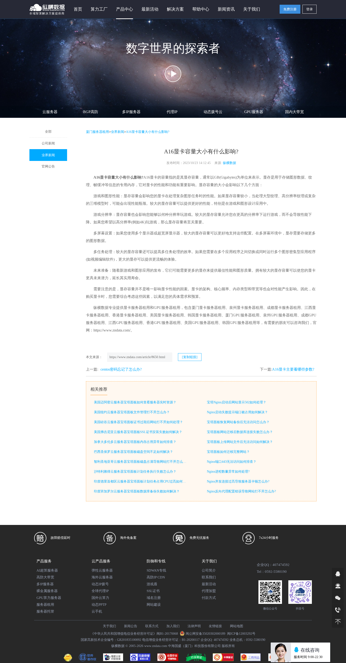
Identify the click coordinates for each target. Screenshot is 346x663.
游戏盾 (152, 584)
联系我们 (209, 577)
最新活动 (149, 9)
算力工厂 (99, 9)
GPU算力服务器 (48, 598)
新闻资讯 (226, 9)
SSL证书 (153, 591)
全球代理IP (100, 591)
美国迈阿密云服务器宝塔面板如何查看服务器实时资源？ (135, 402)
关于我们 (109, 626)
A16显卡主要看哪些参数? (293, 369)
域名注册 (154, 598)
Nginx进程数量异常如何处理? (228, 471)
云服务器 (49, 112)
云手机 (97, 611)
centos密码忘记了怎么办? (121, 369)
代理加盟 (209, 591)
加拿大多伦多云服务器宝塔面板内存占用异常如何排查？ (135, 442)
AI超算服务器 (47, 570)
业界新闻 (48, 155)
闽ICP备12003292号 (241, 633)
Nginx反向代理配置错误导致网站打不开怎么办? (241, 491)
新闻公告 (130, 626)
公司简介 (209, 570)
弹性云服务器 (102, 570)
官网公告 (48, 166)
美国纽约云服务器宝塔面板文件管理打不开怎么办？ (132, 412)
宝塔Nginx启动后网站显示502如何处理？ (236, 402)
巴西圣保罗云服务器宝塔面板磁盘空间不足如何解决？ (133, 452)
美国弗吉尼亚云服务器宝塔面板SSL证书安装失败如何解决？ (138, 432)
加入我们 (173, 626)
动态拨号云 (213, 112)
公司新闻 (48, 143)
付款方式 (209, 598)
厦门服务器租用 (97, 132)
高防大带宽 (45, 577)
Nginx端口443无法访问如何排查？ (231, 461)
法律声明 (194, 626)
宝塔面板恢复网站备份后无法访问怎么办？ (238, 422)
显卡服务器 (133, 308)
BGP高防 (90, 112)
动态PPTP (99, 604)
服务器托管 (45, 611)
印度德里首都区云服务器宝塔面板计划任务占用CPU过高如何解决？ (141, 481)
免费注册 (290, 9)
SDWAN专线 (156, 570)
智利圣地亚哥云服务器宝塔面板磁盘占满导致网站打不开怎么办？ (141, 461)
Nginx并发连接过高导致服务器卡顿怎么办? (238, 481)
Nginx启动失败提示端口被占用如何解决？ (237, 412)
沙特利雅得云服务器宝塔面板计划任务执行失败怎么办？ (135, 471)
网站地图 (236, 626)
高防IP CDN (156, 577)
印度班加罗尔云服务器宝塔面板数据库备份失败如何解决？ (137, 491)
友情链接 (215, 626)
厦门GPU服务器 (238, 315)
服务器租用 (45, 604)
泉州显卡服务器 (242, 308)
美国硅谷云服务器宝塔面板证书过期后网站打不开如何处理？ (138, 422)
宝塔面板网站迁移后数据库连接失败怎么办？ (240, 432)
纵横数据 (229, 163)
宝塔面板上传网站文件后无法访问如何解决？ (240, 442)
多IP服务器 (131, 112)
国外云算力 (100, 598)
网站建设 (154, 604)
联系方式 (151, 626)
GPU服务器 (253, 112)
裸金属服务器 (47, 591)
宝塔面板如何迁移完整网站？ (228, 452)
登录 (309, 9)
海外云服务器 (102, 577)
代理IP (172, 112)
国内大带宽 (294, 112)
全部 (48, 131)
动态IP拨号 (100, 584)
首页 (78, 9)
